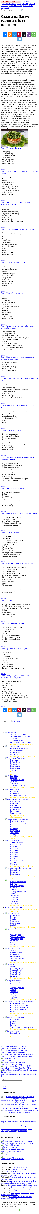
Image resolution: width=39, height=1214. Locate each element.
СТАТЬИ (25, 4)
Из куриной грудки (17, 821)
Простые (16, 948)
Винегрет (13, 778)
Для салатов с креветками (19, 1007)
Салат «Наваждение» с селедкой (13, 1048)
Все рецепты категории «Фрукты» (22, 1037)
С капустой (14, 893)
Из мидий (13, 805)
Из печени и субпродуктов (19, 823)
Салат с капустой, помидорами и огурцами (17, 1143)
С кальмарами (15, 921)
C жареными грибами (18, 734)
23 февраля (14, 931)
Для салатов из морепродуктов (21, 1005)
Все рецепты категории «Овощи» (22, 905)
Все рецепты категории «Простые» (23, 962)
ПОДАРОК (5, 8)
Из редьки (13, 884)
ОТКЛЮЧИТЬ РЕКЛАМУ (11, 2)
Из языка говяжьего (17, 827)
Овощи (15, 880)
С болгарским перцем (18, 892)
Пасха (12, 943)
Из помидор (14, 856)
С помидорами (15, 899)
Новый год (14, 829)
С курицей (13, 770)
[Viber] (29, 34)
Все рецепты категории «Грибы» (22, 744)
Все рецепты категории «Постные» (23, 927)
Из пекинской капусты (18, 882)
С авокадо (13, 890)
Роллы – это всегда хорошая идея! (13, 1127)
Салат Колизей (6, 1155)
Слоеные (17, 980)
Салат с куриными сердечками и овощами (16, 1056)
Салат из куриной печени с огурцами (23, 1111)
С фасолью (14, 864)
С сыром (13, 996)
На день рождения (16, 750)
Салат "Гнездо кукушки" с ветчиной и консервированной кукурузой (15, 677)
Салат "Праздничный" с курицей (13, 623)
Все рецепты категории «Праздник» (23, 946)
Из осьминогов (15, 807)
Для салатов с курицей (18, 1009)
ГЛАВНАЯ (25, 2)
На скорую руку (25, 868)
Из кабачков (14, 848)
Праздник (18, 929)
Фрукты (16, 1031)
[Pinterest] (19, 34)
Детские (16, 746)
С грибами (13, 919)
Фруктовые (14, 754)
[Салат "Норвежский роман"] (14, 146)
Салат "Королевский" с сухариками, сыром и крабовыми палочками (17, 358)
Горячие (12, 966)
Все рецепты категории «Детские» (22, 756)
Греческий (13, 782)
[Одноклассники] (10, 34)
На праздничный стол (18, 795)
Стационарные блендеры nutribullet (14, 1131)
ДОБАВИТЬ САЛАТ (8, 4)
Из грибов (13, 846)
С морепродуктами (17, 958)
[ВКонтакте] (5, 34)
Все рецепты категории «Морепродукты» (18, 816)
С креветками (15, 768)
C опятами (13, 738)
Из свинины (14, 825)
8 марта (12, 933)
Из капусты (14, 760)
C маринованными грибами (20, 736)
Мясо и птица (22, 819)
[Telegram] (19, 39)
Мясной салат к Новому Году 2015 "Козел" (17, 1068)
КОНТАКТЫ (28, 6)
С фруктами (14, 998)
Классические (15, 784)
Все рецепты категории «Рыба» (21, 978)
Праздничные (15, 766)
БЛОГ (19, 4)
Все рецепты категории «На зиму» (22, 866)
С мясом (13, 960)
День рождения (15, 935)
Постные (17, 913)
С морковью (14, 895)
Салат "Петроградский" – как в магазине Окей (18, 229)
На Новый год (15, 752)
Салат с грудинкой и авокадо (11, 1151)
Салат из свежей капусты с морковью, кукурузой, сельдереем (19, 1102)
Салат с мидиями (7, 1060)
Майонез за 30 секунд (9, 1147)
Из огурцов (14, 854)
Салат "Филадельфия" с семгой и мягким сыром (19, 513)
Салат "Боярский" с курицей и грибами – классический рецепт (16, 203)
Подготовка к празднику (14, 907)
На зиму (16, 840)
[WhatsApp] (33, 34)
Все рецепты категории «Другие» (22, 787)
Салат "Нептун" (7, 600)
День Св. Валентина (17, 937)
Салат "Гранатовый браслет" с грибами (15, 649)
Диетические (22, 758)
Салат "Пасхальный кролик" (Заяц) (14, 262)
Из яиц (12, 1023)
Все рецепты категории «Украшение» (23, 1029)
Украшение (19, 1017)
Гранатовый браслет (17, 780)
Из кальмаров (15, 801)
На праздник (14, 917)
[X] (24, 34)
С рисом (13, 862)
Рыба (13, 964)
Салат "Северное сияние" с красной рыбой (17, 563)
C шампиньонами (16, 740)
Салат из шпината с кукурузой (12, 1064)
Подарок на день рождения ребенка (14, 1125)
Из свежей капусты (17, 886)
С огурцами (14, 897)
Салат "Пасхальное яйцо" (10, 532)
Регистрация (5, 1088)
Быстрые (13, 950)
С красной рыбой (16, 972)
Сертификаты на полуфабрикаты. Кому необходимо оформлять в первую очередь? (19, 1182)
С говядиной (14, 833)
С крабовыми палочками (19, 786)
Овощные (13, 764)
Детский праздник (16, 939)
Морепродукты (24, 799)
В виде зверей (15, 1019)
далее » (19, 721)
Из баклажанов (15, 844)
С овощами (14, 992)
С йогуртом (14, 1035)
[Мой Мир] (14, 34)
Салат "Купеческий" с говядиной (13, 1052)
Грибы (14, 733)
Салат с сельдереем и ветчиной (12, 1159)
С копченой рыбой (16, 970)
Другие (15, 776)
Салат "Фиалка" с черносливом (12, 488)
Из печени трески (16, 968)
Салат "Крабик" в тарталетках (12, 293)
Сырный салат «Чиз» (19, 1167)
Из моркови (14, 852)
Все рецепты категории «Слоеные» (23, 999)
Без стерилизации (16, 842)
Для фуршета (14, 791)
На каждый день (16, 952)
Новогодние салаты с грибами (21, 742)
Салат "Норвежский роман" (11, 148)
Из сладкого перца (16, 860)
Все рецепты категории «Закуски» (22, 797)
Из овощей (14, 1021)
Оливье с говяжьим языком (11, 430)
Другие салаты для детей (19, 748)
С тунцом (13, 976)
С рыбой (13, 925)
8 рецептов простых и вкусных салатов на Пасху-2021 (17, 1190)
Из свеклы (13, 858)
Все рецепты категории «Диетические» (18, 773)
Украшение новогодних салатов (21, 1027)
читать (3, 169)
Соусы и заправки (27, 1001)
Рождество (13, 945)
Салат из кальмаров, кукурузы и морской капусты (19, 1108)
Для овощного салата (17, 1003)
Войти (3, 1086)
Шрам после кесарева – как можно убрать (16, 1129)
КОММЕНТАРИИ (15, 6)
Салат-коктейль (15, 813)
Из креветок (14, 803)
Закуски (16, 789)
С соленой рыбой (16, 974)
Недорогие (14, 872)
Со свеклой (14, 903)
